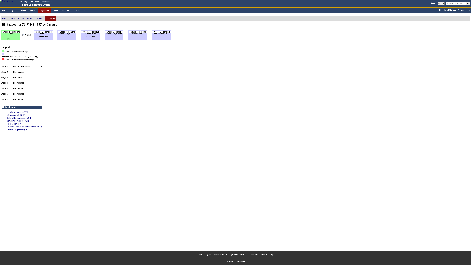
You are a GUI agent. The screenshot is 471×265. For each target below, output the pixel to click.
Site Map (452, 10)
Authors (30, 18)
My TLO (14, 10)
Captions (39, 18)
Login (468, 10)
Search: (434, 3)
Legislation (44, 10)
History (5, 18)
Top (272, 254)
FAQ (446, 10)
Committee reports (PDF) (18, 121)
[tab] (5, 18)
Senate (33, 10)
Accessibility (240, 261)
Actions (21, 18)
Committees (67, 10)
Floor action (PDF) (14, 124)
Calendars (80, 10)
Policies (229, 261)
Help (441, 10)
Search (55, 10)
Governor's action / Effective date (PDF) (24, 127)
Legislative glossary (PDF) (18, 130)
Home (4, 10)
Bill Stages (50, 18)
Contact (461, 10)
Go (468, 3)
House (23, 10)
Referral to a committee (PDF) (20, 118)
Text (13, 18)
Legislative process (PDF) (18, 112)
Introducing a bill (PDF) (16, 115)
